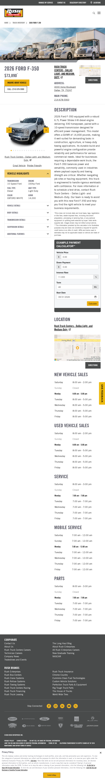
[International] (28, 721)
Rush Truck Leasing (13, 694)
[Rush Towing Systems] (92, 728)
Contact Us (61, 3)
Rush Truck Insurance (62, 671)
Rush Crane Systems (14, 678)
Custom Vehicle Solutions (64, 681)
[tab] (11, 150)
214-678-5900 (61, 100)
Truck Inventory (19, 23)
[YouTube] (69, 706)
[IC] (60, 728)
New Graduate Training (63, 653)
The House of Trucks (62, 691)
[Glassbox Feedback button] (102, 393)
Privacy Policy (9, 741)
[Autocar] (12, 728)
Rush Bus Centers (12, 675)
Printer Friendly (34, 165)
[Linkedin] (62, 706)
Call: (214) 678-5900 (15, 89)
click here (34, 761)
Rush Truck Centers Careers (17, 650)
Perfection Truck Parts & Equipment (69, 684)
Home (6, 23)
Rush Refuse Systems (14, 681)
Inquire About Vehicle (16, 82)
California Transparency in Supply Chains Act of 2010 (77, 743)
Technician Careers (13, 653)
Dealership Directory (78, 3)
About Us (8, 646)
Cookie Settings (22, 741)
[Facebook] (49, 706)
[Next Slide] (46, 130)
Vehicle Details (13, 205)
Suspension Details (15, 227)
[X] (75, 706)
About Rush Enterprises (63, 646)
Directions (93, 80)
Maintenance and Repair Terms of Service (17, 746)
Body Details (12, 212)
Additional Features (15, 234)
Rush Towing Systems (14, 684)
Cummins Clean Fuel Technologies (68, 678)
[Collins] (76, 728)
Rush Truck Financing (14, 691)
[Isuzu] (76, 721)
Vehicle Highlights (18, 173)
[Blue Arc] (92, 721)
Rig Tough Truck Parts (62, 688)
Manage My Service (46, 3)
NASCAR (56, 656)
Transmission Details (16, 220)
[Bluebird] (28, 728)
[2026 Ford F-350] (27, 130)
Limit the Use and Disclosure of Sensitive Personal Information (25, 743)
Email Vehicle (19, 165)
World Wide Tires (60, 694)
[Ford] (44, 721)
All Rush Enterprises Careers (65, 650)
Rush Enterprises (12, 671)
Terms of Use (53, 743)
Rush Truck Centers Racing (17, 688)
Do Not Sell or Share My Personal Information (45, 741)
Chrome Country (60, 675)
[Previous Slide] (9, 130)
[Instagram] (55, 706)
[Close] (101, 753)
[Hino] (60, 721)
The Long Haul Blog (62, 643)
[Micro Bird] (44, 728)
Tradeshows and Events (15, 659)
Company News (11, 656)
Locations (97, 3)
